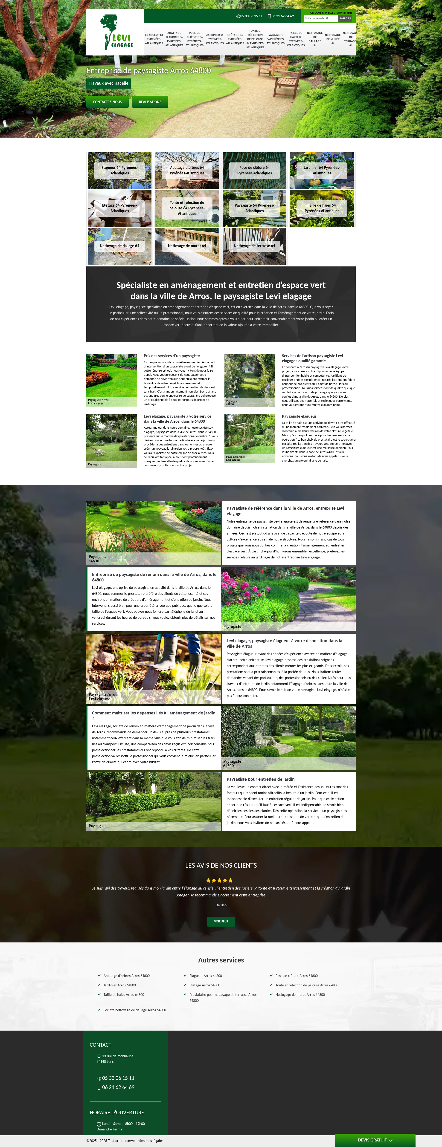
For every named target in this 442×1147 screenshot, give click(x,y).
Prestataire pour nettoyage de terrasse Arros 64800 (222, 998)
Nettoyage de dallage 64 (315, 39)
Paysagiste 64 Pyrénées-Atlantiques (276, 39)
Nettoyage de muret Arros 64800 (300, 995)
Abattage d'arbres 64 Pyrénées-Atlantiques (174, 39)
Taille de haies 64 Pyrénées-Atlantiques (296, 39)
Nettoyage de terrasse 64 (351, 39)
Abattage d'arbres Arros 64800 (127, 976)
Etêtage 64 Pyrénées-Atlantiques (235, 39)
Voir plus (221, 921)
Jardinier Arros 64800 (120, 985)
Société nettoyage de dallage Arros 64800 (135, 1010)
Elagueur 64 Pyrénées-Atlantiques (154, 39)
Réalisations (150, 102)
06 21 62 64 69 (283, 16)
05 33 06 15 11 (251, 16)
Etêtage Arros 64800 (204, 985)
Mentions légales (150, 1141)
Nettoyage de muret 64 (333, 39)
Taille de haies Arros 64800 (124, 995)
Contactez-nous (107, 102)
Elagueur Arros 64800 (205, 976)
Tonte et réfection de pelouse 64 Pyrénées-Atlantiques (255, 39)
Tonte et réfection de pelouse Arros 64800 (307, 985)
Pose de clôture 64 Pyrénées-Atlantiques (195, 39)
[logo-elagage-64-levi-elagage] (115, 25)
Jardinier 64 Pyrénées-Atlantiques (215, 39)
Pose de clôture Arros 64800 (297, 976)
